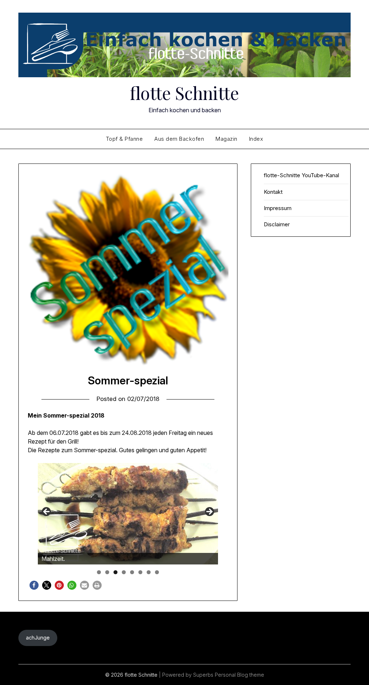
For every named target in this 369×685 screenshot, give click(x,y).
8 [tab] (157, 572)
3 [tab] (115, 572)
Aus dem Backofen (179, 138)
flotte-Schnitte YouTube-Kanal (301, 175)
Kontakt (273, 191)
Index (256, 138)
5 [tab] (132, 572)
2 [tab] (107, 572)
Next (209, 512)
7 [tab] (149, 572)
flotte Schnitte (184, 92)
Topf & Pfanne (124, 138)
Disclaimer (277, 224)
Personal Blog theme (239, 675)
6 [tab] (140, 572)
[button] (34, 585)
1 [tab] (99, 572)
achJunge (38, 637)
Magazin (226, 138)
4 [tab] (124, 572)
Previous (46, 512)
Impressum (278, 208)
